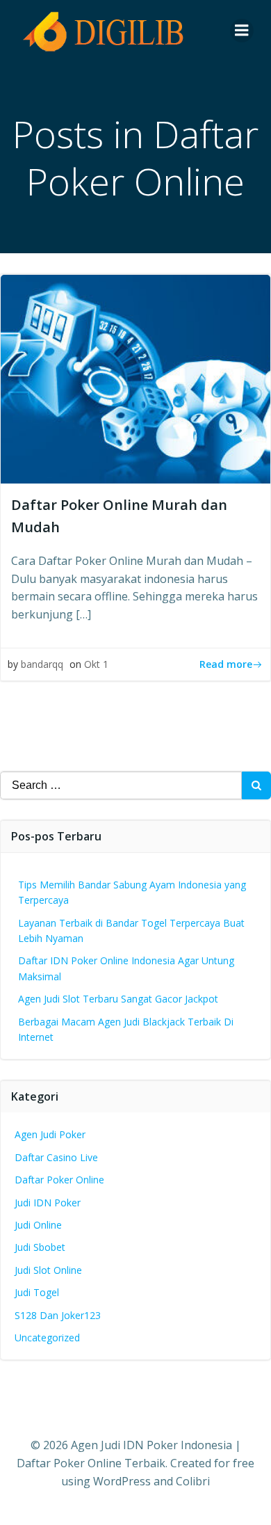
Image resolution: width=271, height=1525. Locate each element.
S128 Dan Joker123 (58, 1315)
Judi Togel (37, 1292)
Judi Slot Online (48, 1270)
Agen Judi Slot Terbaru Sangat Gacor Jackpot (118, 998)
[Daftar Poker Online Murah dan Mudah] (135, 377)
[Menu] (242, 30)
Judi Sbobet (40, 1247)
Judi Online (38, 1224)
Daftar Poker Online (59, 1179)
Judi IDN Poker (48, 1202)
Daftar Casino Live (56, 1157)
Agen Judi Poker (50, 1134)
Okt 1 (96, 664)
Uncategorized (47, 1337)
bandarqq (42, 664)
